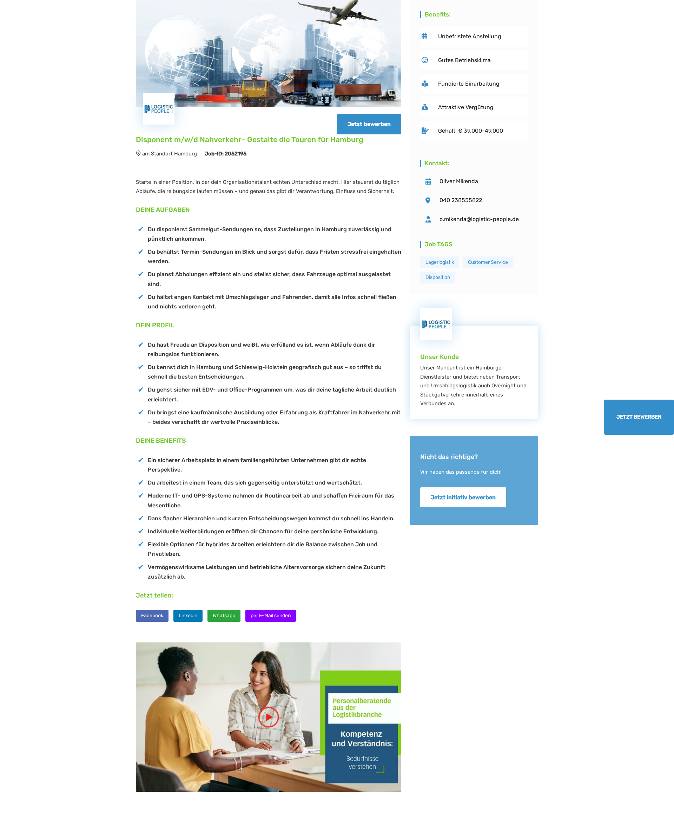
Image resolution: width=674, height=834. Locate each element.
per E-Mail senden (271, 616)
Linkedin (188, 616)
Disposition (437, 277)
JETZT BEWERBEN (639, 417)
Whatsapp (224, 616)
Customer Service (488, 262)
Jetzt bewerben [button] (369, 124)
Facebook (152, 616)
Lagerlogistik (439, 262)
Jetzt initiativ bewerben (463, 497)
